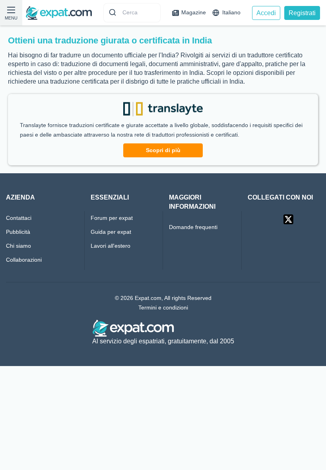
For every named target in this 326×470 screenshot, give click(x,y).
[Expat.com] (59, 12)
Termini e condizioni (163, 307)
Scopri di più (163, 150)
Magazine (193, 12)
